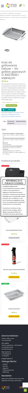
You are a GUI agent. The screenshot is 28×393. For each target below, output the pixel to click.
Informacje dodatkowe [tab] (10, 122)
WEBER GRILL (11, 13)
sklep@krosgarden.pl (7, 358)
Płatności (5, 366)
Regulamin (5, 368)
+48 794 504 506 (6, 340)
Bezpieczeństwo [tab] (21, 121)
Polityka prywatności (8, 370)
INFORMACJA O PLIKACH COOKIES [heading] (14, 182)
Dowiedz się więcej (14, 237)
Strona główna (3, 13)
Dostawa (5, 364)
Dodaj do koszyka (11, 105)
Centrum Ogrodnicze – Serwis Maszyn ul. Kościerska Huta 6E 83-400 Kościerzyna (12, 347)
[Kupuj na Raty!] (8, 108)
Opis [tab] (4, 121)
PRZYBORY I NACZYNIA (15, 116)
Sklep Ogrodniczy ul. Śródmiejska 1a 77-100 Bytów (6, 354)
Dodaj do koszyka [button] (14, 277)
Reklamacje (6, 372)
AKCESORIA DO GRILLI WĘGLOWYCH (12, 15)
